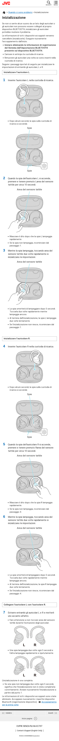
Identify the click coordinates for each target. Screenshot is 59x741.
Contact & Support (29, 731)
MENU (56, 5)
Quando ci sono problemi (20, 12)
